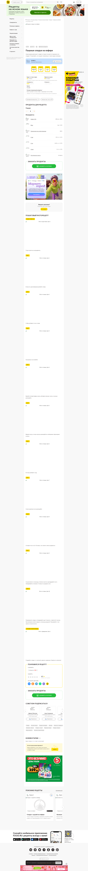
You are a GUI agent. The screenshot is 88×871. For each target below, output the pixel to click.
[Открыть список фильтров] (57, 2)
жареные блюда (47, 727)
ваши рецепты (29, 730)
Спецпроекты (13, 22)
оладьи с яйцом (56, 727)
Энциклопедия (13, 33)
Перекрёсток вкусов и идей (13, 40)
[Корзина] (74, 2)
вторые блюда (34, 725)
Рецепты (12, 18)
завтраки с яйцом (30, 727)
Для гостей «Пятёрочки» (13, 37)
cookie (53, 862)
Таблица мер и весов (46, 99)
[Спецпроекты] (21, 22)
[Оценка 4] (35, 677)
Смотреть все (59, 790)
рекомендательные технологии (44, 862)
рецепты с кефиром (58, 725)
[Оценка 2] (31, 677)
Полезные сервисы (14, 26)
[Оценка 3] (33, 677)
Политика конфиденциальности (39, 853)
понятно (58, 862)
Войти (54, 749)
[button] (25, 711)
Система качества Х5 (14, 48)
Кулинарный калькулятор (32, 99)
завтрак (50, 725)
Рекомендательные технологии (42, 855)
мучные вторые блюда (39, 730)
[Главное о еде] (21, 29)
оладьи (27, 725)
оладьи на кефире (43, 725)
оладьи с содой (39, 727)
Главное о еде (13, 29)
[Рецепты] (21, 19)
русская (28, 87)
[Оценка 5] (37, 677)
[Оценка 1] (29, 677)
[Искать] (61, 2)
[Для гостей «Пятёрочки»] (21, 37)
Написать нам (45, 859)
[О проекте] (21, 51)
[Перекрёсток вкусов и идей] (21, 40)
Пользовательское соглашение (52, 853)
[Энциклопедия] (21, 33)
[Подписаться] (51, 795)
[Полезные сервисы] (21, 26)
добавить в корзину (45, 166)
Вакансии (33, 855)
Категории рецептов (52, 855)
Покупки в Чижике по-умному (14, 44)
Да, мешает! (44, 209)
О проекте (12, 51)
